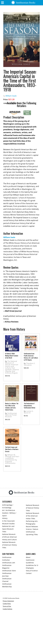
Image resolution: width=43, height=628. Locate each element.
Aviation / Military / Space (9, 514)
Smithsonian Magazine (6, 566)
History (4, 518)
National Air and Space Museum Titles (8, 529)
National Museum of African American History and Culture (9, 537)
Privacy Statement (8, 601)
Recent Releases (32, 526)
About (28, 557)
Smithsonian (30, 532)
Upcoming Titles (32, 534)
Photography (30, 524)
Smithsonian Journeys (6, 574)
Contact (29, 573)
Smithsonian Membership (7, 585)
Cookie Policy (7, 603)
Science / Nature (32, 529)
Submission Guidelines (30, 561)
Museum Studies (8, 524)
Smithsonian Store (9, 571)
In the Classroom (8, 521)
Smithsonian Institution (6, 558)
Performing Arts (32, 521)
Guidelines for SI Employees (32, 566)
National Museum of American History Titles (9, 545)
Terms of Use (7, 606)
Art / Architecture (8, 510)
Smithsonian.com (8, 563)
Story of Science (32, 571)
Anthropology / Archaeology (7, 506)
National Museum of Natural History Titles (32, 508)
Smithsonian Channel (6, 580)
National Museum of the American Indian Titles (32, 516)
